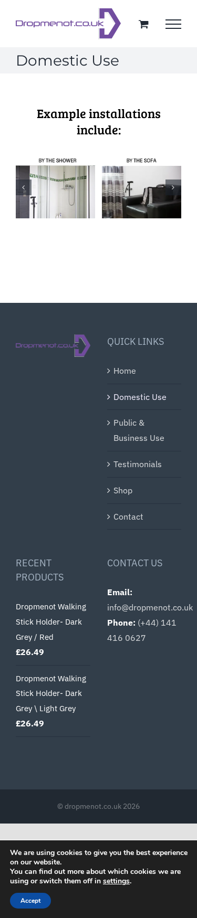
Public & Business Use (138, 430)
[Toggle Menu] (173, 24)
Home (124, 370)
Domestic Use (140, 397)
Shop (122, 490)
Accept (30, 900)
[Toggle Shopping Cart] (144, 23)
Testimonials (137, 464)
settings (116, 881)
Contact (128, 516)
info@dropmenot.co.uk (150, 607)
